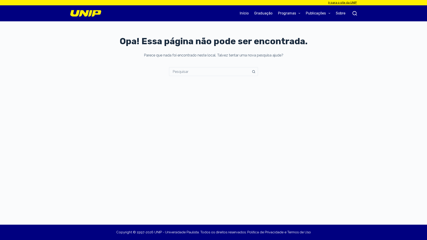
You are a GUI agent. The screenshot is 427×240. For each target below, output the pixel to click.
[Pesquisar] (354, 13)
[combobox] (209, 71)
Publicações (316, 13)
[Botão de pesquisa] (253, 71)
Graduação (263, 13)
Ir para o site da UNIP (342, 2)
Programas (287, 13)
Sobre (340, 13)
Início (244, 13)
